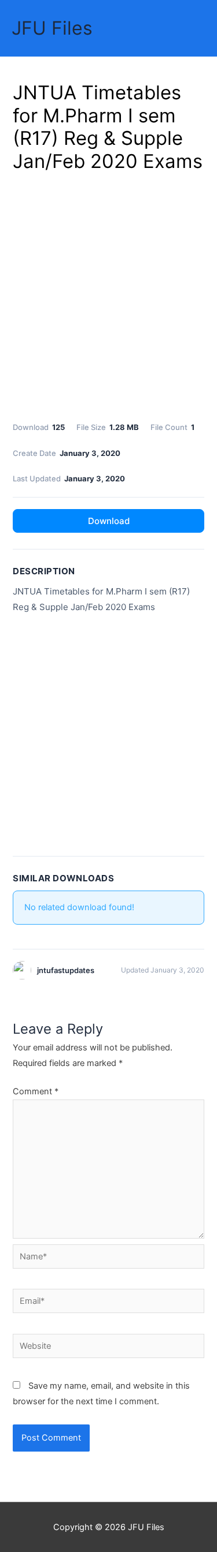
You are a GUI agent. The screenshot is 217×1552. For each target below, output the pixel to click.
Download (109, 520)
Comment (35, 1091)
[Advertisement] (108, 294)
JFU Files (52, 28)
